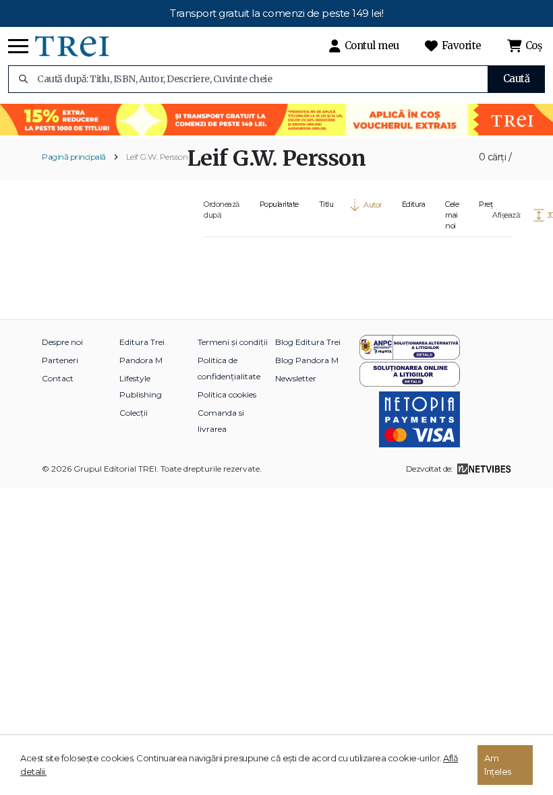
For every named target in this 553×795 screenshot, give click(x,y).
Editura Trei (142, 342)
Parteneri (60, 360)
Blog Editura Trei (308, 342)
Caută (516, 78)
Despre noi (62, 342)
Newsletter (295, 378)
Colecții (133, 413)
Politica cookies (227, 394)
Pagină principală (74, 157)
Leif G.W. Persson (157, 157)
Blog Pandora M (307, 360)
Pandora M (141, 360)
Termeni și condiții (233, 342)
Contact (58, 378)
